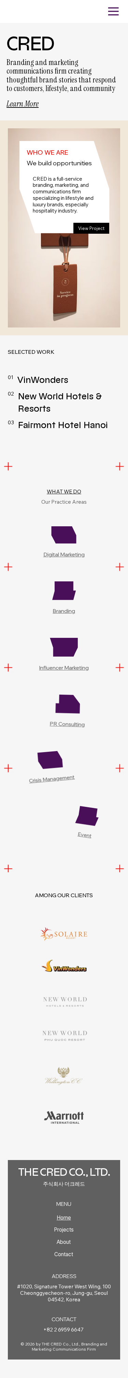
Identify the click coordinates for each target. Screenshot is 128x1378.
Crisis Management (52, 778)
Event (84, 834)
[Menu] (113, 11)
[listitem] (64, 380)
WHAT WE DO (64, 491)
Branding (64, 611)
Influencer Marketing (64, 667)
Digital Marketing (64, 554)
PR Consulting (67, 723)
